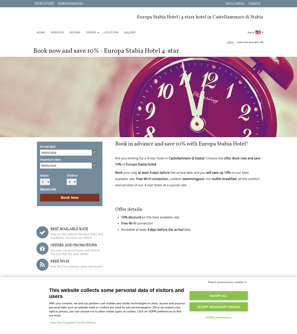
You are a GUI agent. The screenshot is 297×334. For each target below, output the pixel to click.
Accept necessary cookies (218, 307)
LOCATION (111, 32)
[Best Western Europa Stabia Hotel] (50, 17)
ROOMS (75, 32)
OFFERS (91, 32)
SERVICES (57, 32)
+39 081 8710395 (44, 3)
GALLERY (130, 32)
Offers (230, 42)
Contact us (254, 3)
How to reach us (235, 3)
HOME (41, 32)
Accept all (218, 295)
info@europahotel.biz (70, 3)
